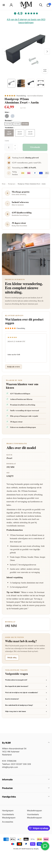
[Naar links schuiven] (5, 51)
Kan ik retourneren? (26, 699)
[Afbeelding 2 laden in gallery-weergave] (21, 83)
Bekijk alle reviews (13, 366)
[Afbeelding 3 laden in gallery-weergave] (31, 83)
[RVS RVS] (12, 116)
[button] (4, 5)
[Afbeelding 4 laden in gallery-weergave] (41, 83)
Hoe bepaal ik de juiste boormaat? (26, 686)
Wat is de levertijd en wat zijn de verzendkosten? (26, 692)
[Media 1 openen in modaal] (26, 51)
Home (4, 184)
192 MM (25, 124)
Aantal (7, 140)
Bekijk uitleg (12, 657)
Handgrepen (11, 184)
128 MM (8, 124)
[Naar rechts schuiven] (47, 51)
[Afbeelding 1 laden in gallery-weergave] (11, 83)
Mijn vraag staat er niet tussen (26, 711)
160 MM (17, 124)
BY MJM (22, 849)
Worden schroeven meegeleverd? (26, 680)
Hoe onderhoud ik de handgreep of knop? (26, 705)
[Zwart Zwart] (7, 116)
